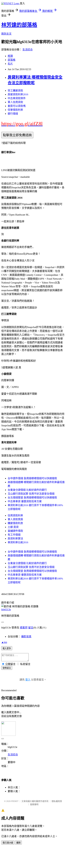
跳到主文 (6, 33)
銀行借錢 (13, 113)
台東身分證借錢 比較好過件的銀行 (27, 489)
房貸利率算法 (15, 538)
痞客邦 (24, 627)
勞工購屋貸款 (15, 90)
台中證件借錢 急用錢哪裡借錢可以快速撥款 (32, 478)
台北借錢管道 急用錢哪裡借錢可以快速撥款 (32, 497)
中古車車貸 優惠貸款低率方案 (25, 501)
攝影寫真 (26, 636)
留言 (30, 627)
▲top (4, 642)
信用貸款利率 (15, 515)
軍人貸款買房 (15, 519)
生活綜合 (27, 49)
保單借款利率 (15, 109)
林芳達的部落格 (19, 25)
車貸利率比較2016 (18, 542)
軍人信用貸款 (15, 102)
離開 (18, 842)
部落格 (11, 59)
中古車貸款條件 (17, 98)
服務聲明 (34, 804)
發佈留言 (7, 668)
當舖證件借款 (15, 530)
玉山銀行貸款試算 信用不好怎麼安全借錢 (31, 493)
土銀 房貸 (13, 527)
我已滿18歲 (8, 842)
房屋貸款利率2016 (18, 94)
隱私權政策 (57, 801)
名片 (10, 63)
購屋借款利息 (15, 523)
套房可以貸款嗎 (17, 106)
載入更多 (7, 648)
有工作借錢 (14, 534)
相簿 (10, 56)
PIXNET (14, 801)
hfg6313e (6, 609)
